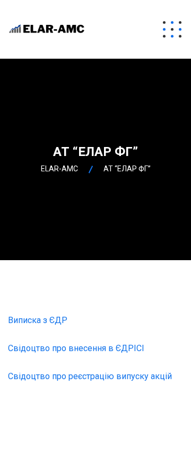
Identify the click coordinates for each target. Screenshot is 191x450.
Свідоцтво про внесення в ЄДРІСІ (76, 348)
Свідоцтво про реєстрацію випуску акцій (90, 376)
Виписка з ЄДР (37, 320)
